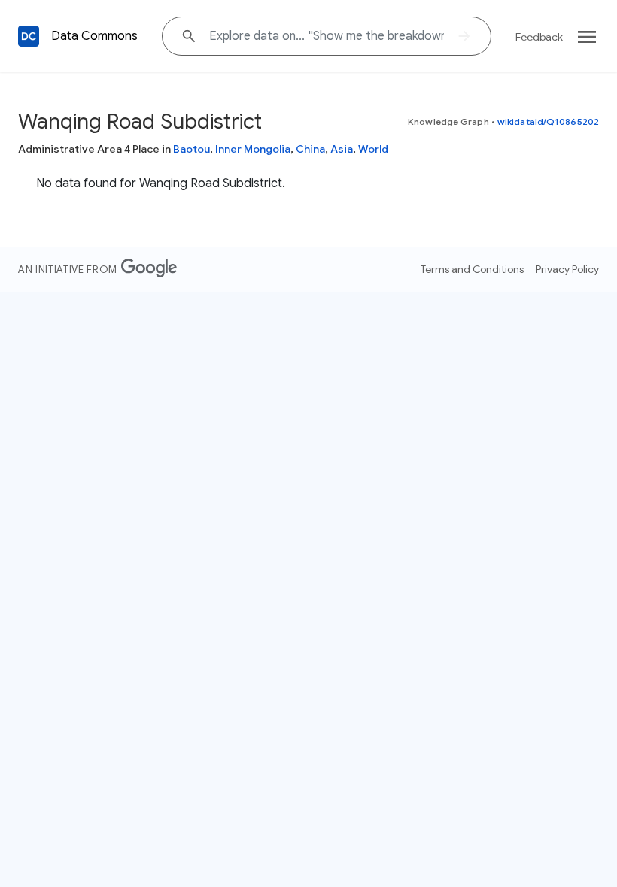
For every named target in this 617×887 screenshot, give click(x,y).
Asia (341, 149)
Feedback (539, 37)
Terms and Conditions (472, 269)
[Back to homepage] (28, 36)
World (373, 149)
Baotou (191, 149)
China (310, 149)
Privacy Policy (567, 269)
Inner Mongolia (252, 149)
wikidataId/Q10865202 (548, 121)
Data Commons (94, 36)
